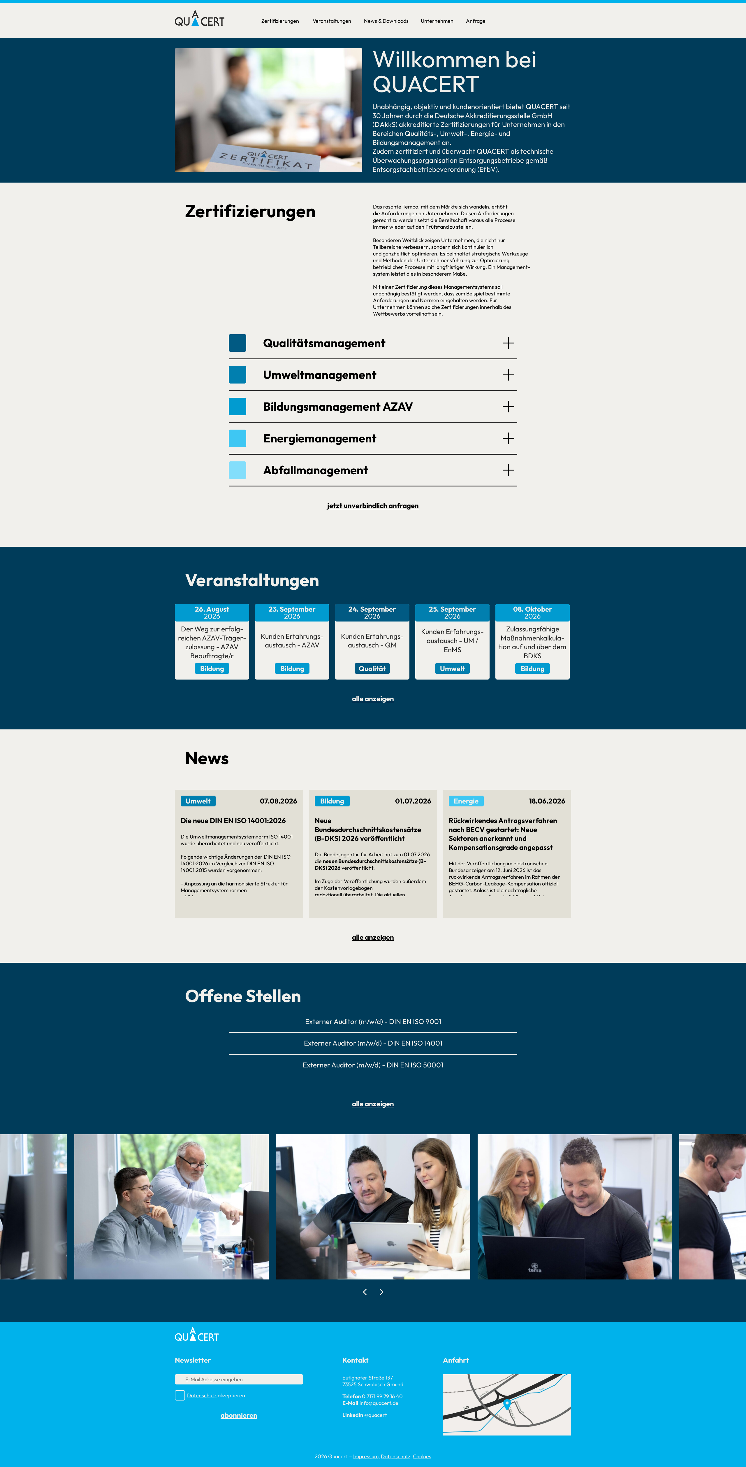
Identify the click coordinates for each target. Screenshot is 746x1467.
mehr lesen (239, 908)
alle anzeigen (373, 698)
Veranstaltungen (332, 20)
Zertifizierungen (280, 20)
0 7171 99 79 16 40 (382, 1396)
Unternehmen (437, 20)
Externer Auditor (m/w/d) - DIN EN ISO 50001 (373, 1064)
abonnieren (239, 1415)
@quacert (375, 1415)
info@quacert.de (379, 1403)
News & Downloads (386, 20)
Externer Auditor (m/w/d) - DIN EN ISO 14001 (373, 1043)
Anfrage (475, 20)
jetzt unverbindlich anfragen (373, 505)
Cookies (422, 1456)
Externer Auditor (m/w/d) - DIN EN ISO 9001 (373, 1021)
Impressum (366, 1456)
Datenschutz (202, 1395)
